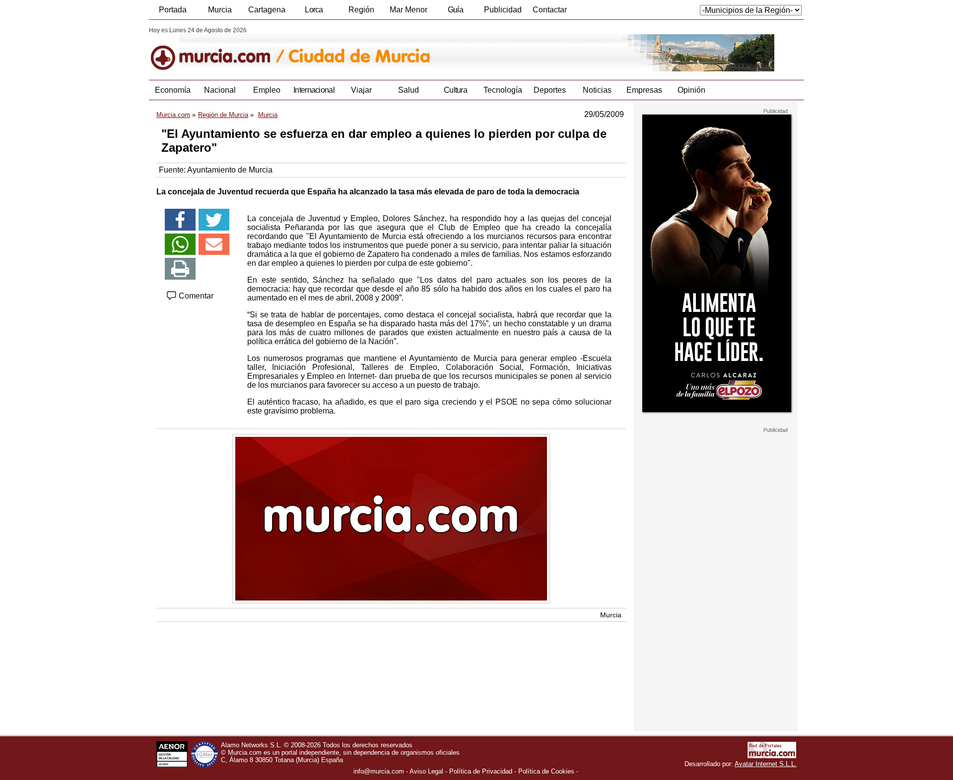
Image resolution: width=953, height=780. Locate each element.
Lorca (314, 9)
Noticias (597, 90)
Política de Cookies (546, 771)
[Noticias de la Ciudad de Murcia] (390, 49)
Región (361, 9)
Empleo (266, 90)
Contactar (550, 9)
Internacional (314, 90)
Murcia (220, 9)
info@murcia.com (378, 771)
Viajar (361, 90)
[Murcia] (217, 49)
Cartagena (266, 9)
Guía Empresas (455, 12)
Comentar (195, 296)
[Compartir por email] (214, 244)
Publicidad (503, 9)
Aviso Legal (426, 771)
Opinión (691, 90)
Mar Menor (408, 9)
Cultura (455, 90)
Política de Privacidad (480, 771)
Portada (173, 9)
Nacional (220, 90)
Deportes (550, 90)
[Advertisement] (715, 582)
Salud (408, 90)
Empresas (644, 90)
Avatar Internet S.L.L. (766, 764)
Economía (173, 90)
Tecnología (502, 90)
